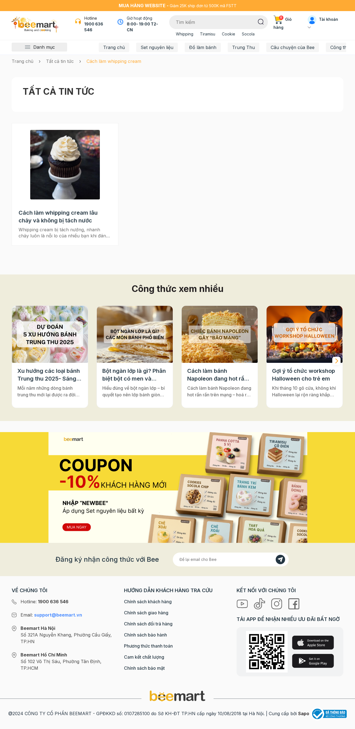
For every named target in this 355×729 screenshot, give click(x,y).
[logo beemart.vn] (177, 696)
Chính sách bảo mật (144, 668)
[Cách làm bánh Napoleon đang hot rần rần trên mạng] (220, 334)
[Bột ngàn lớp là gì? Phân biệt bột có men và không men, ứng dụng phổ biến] (135, 334)
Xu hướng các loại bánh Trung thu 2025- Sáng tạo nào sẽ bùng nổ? (48, 375)
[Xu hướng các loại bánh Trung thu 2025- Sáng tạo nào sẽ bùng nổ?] (50, 334)
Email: (51, 615)
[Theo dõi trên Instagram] (277, 603)
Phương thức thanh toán (148, 646)
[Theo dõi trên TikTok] (260, 603)
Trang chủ (114, 47)
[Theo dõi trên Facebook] (294, 603)
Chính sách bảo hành (145, 635)
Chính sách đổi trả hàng (148, 624)
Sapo (303, 713)
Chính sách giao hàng (146, 612)
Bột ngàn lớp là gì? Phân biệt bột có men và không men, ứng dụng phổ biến (134, 375)
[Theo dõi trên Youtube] (243, 603)
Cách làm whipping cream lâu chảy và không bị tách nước (58, 216)
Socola (248, 34)
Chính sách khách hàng (148, 601)
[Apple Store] (313, 643)
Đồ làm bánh (202, 47)
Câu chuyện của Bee (293, 47)
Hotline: (45, 601)
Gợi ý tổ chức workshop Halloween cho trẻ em (303, 375)
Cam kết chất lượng (144, 657)
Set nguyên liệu (157, 47)
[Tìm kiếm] (261, 21)
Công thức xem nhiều (178, 288)
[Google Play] (313, 661)
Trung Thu (243, 47)
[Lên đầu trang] (344, 723)
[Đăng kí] (280, 559)
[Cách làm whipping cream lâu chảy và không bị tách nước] (65, 164)
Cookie (228, 34)
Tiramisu (207, 34)
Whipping (184, 34)
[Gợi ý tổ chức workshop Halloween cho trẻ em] (305, 334)
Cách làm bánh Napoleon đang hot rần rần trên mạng (217, 375)
